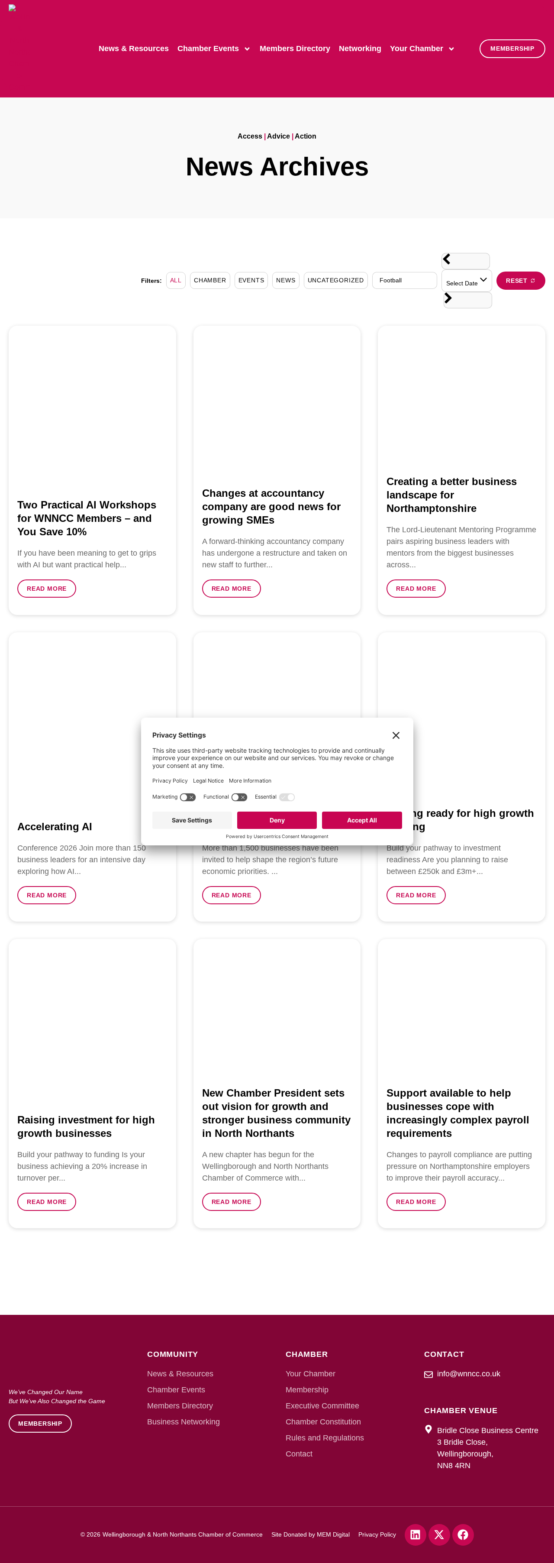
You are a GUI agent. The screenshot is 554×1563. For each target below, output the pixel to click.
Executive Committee (322, 1405)
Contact (299, 1454)
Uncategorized (336, 280)
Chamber (210, 280)
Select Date (463, 283)
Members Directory (295, 48)
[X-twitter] (439, 1535)
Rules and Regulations (325, 1438)
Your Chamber (416, 48)
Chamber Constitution (323, 1421)
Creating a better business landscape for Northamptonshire (452, 495)
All (176, 280)
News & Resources (134, 48)
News (285, 280)
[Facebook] (463, 1535)
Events (251, 280)
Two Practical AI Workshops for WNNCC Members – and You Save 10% (86, 518)
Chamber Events (208, 48)
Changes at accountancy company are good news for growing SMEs (271, 506)
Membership (307, 1389)
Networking (360, 48)
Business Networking (183, 1421)
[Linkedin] (415, 1535)
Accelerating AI (54, 826)
